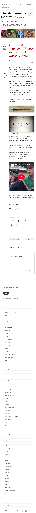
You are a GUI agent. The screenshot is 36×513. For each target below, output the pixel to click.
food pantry (7, 434)
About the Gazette (7, 4)
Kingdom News (8, 472)
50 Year (6, 307)
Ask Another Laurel (9, 342)
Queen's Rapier (8, 508)
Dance (6, 398)
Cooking (6, 377)
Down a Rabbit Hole (9, 407)
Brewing (6, 366)
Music (6, 484)
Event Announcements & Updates (12, 416)
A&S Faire (7, 315)
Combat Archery (8, 372)
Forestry (7, 440)
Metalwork (7, 481)
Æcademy (7, 351)
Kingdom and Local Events (23, 4)
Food (6, 431)
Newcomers (7, 487)
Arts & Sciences (8, 339)
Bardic (6, 360)
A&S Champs (8, 310)
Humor (6, 460)
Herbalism (7, 454)
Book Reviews (8, 363)
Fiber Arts (7, 428)
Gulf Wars (7, 445)
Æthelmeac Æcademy (10, 354)
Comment (28, 270)
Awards (6, 348)
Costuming (7, 386)
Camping (7, 369)
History (6, 457)
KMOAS (6, 475)
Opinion (6, 493)
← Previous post (14, 239)
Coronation (7, 380)
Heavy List (7, 448)
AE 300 (6, 321)
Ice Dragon (7, 463)
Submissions (5, 7)
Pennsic (6, 496)
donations (7, 404)
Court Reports (8, 389)
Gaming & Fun (8, 443)
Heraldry (7, 451)
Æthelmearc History (9, 357)
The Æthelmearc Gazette (14, 15)
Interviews (7, 469)
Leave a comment (31, 61)
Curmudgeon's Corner (10, 395)
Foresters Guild (8, 437)
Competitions (8, 375)
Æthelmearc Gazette (11, 298)
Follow (6, 293)
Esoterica (7, 413)
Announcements (8, 327)
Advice (6, 318)
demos (6, 401)
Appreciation (7, 333)
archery (3, 75)
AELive (6, 324)
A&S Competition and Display (11, 312)
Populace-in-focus (9, 502)
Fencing (6, 425)
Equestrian (7, 410)
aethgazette (18, 61)
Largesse (7, 478)
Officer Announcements (10, 490)
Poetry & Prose (8, 499)
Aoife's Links (7, 330)
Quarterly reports (9, 505)
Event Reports (8, 419)
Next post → (29, 239)
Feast (6, 422)
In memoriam (8, 466)
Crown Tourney (8, 392)
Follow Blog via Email (12, 283)
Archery (25, 61)
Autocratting (7, 345)
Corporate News (8, 383)
